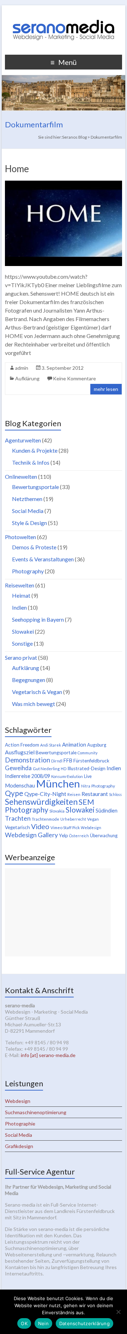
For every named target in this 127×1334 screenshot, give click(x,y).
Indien (19, 607)
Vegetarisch (17, 827)
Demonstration (27, 760)
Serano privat (21, 657)
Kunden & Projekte (35, 450)
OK (24, 1323)
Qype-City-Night (45, 793)
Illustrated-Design (86, 768)
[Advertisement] (58, 912)
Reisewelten (19, 585)
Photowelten (20, 536)
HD (63, 768)
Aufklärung (27, 378)
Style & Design (29, 522)
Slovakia (57, 811)
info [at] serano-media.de (48, 1055)
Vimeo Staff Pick (65, 827)
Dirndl (56, 761)
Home (17, 168)
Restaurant (94, 793)
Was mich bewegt (33, 703)
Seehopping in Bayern (38, 619)
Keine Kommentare (74, 378)
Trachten (18, 818)
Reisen (73, 794)
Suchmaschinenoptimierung (35, 1112)
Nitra (85, 786)
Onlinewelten (21, 476)
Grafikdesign (19, 1146)
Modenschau (20, 785)
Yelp (63, 835)
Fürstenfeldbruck (91, 760)
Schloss (115, 794)
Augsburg (96, 745)
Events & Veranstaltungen (43, 559)
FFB (68, 760)
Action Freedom (22, 745)
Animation (74, 744)
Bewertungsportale (35, 486)
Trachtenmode (45, 819)
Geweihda (18, 768)
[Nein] (118, 1311)
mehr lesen (106, 389)
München (58, 783)
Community (87, 752)
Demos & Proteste (34, 547)
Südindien (106, 811)
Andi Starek (50, 745)
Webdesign (91, 827)
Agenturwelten (23, 440)
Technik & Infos (30, 462)
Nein (43, 1323)
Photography (28, 571)
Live (88, 776)
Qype (14, 793)
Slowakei (23, 631)
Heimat (21, 595)
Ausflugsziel (20, 752)
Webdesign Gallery (31, 835)
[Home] (63, 184)
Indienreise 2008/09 (27, 776)
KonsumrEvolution (67, 776)
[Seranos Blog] (63, 14)
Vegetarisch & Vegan (37, 691)
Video (40, 826)
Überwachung (103, 835)
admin (21, 368)
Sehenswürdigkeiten (41, 802)
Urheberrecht (73, 819)
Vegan (93, 819)
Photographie (20, 1124)
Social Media (27, 510)
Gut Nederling (46, 768)
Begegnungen (28, 679)
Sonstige (22, 643)
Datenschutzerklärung (84, 1323)
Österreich (79, 835)
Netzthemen (27, 498)
